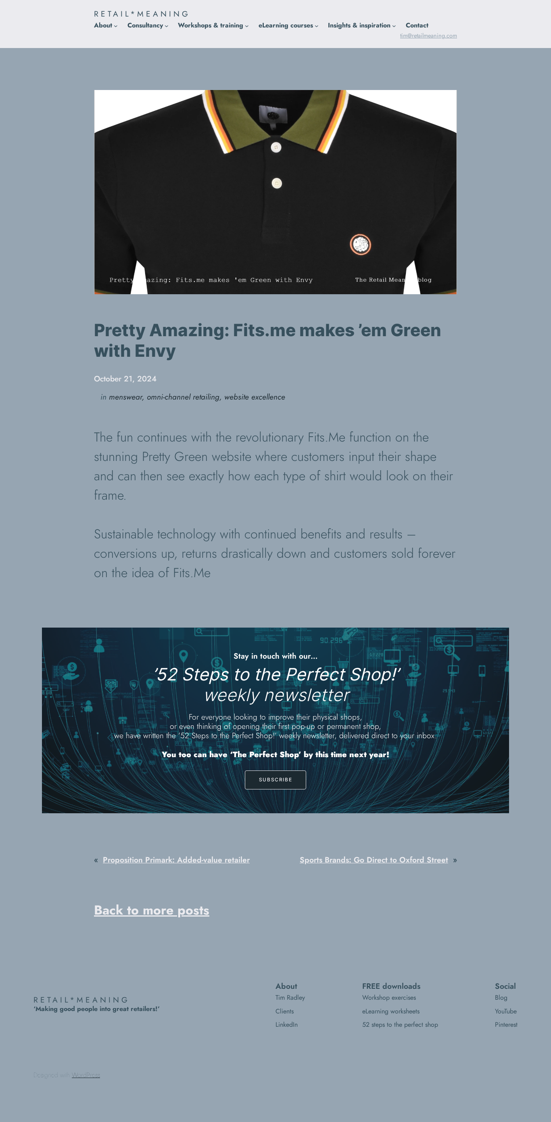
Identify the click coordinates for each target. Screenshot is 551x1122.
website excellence (254, 396)
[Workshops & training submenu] (247, 25)
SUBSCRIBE (275, 780)
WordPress (86, 1075)
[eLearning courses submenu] (317, 25)
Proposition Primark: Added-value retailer (176, 859)
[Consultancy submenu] (167, 25)
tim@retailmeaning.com (428, 35)
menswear (125, 396)
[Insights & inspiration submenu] (394, 25)
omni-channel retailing (183, 396)
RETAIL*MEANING (142, 13)
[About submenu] (116, 25)
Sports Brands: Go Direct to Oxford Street (374, 859)
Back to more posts (151, 910)
